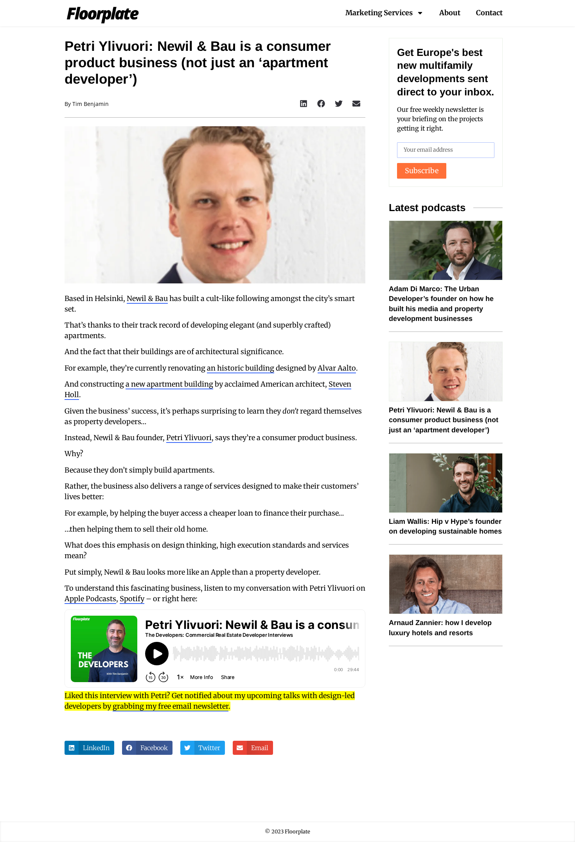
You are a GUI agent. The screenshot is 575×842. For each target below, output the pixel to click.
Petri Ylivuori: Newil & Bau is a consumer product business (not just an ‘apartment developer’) (443, 420)
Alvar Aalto (337, 368)
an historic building (240, 368)
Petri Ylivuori (189, 437)
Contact (489, 12)
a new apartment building (169, 384)
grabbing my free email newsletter (170, 706)
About (449, 12)
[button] (304, 104)
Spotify (132, 598)
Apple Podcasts (90, 598)
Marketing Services (379, 12)
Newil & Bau (147, 298)
